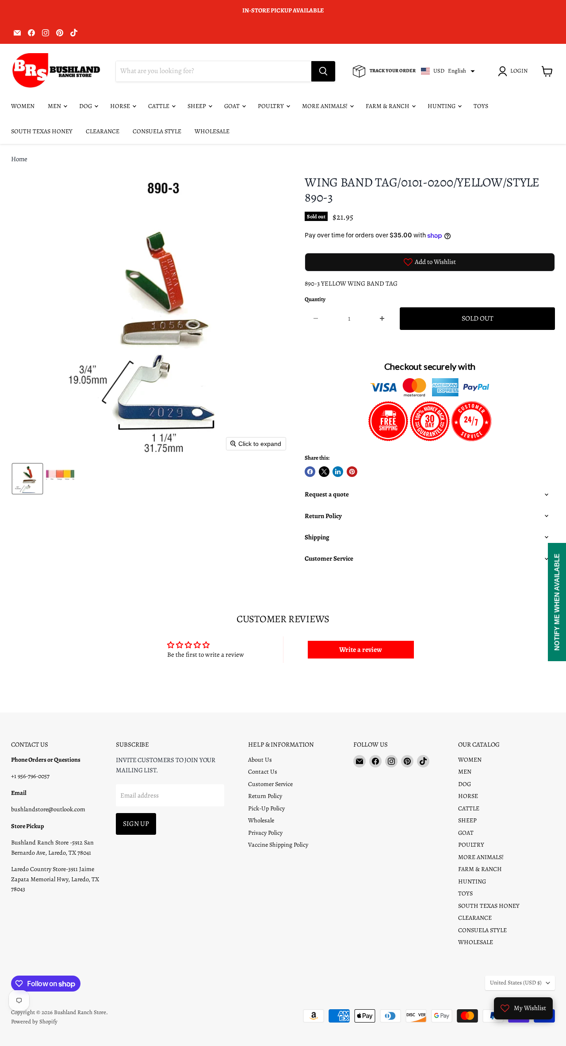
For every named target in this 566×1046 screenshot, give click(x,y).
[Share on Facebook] (310, 471)
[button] (514, 71)
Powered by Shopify (34, 1021)
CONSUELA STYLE (157, 131)
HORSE (120, 106)
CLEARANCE (102, 131)
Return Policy (265, 796)
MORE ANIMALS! (325, 106)
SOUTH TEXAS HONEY (42, 131)
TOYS (481, 106)
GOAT (232, 106)
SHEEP (197, 106)
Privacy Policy (265, 833)
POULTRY (271, 106)
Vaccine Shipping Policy (278, 845)
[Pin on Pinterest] (352, 471)
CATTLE (159, 106)
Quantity (315, 299)
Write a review (360, 650)
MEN (55, 106)
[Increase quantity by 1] (383, 318)
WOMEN (22, 106)
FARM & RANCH (388, 106)
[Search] (323, 71)
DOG (86, 106)
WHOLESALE (212, 131)
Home (19, 159)
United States (516, 983)
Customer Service (270, 784)
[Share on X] (324, 471)
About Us (260, 759)
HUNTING (442, 106)
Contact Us (262, 771)
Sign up (136, 823)
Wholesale (261, 820)
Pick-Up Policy (266, 808)
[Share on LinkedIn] (338, 471)
